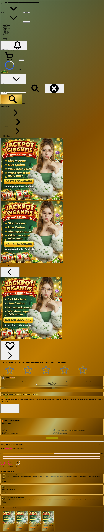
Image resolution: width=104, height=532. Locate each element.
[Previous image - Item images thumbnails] (10, 272)
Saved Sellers (6, 33)
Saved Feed (5, 31)
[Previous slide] (1, 521)
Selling (4, 30)
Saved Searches (6, 32)
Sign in (5, 2)
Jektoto (37, 2)
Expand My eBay (26, 21)
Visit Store (50, 382)
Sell (1, 3)
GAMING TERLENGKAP (23, 2)
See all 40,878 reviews (99, 471)
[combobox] (13, 92)
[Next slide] (102, 521)
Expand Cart (21, 60)
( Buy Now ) (8, 390)
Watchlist (5, 27)
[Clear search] (54, 88)
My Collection (6, 37)
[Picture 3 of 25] (31, 232)
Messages (5, 38)
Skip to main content (4, 1)
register (9, 2)
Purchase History (6, 28)
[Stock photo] (31, 169)
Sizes (4, 35)
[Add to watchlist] (10, 346)
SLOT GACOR (32, 2)
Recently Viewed (6, 25)
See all (102, 507)
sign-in (5, 50)
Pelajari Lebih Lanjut (99, 444)
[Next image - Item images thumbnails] (10, 355)
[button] (11, 99)
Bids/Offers (5, 26)
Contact (54, 382)
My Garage (5, 34)
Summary (5, 24)
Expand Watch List (26, 12)
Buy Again (5, 29)
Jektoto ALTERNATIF (26, 394)
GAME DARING (14, 2)
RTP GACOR (35, 394)
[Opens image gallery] (0, 340)
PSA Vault (5, 39)
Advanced (24, 103)
